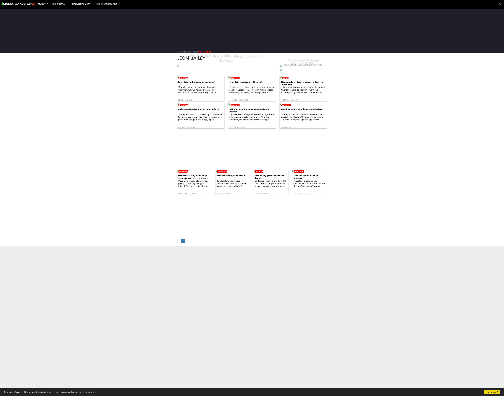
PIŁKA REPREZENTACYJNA (106, 4)
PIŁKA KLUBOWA (58, 4)
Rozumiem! (492, 392)
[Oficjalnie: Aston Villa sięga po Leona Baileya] (226, 66)
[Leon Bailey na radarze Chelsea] (303, 70)
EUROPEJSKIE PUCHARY (80, 4)
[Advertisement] (252, 28)
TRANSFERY (43, 4)
